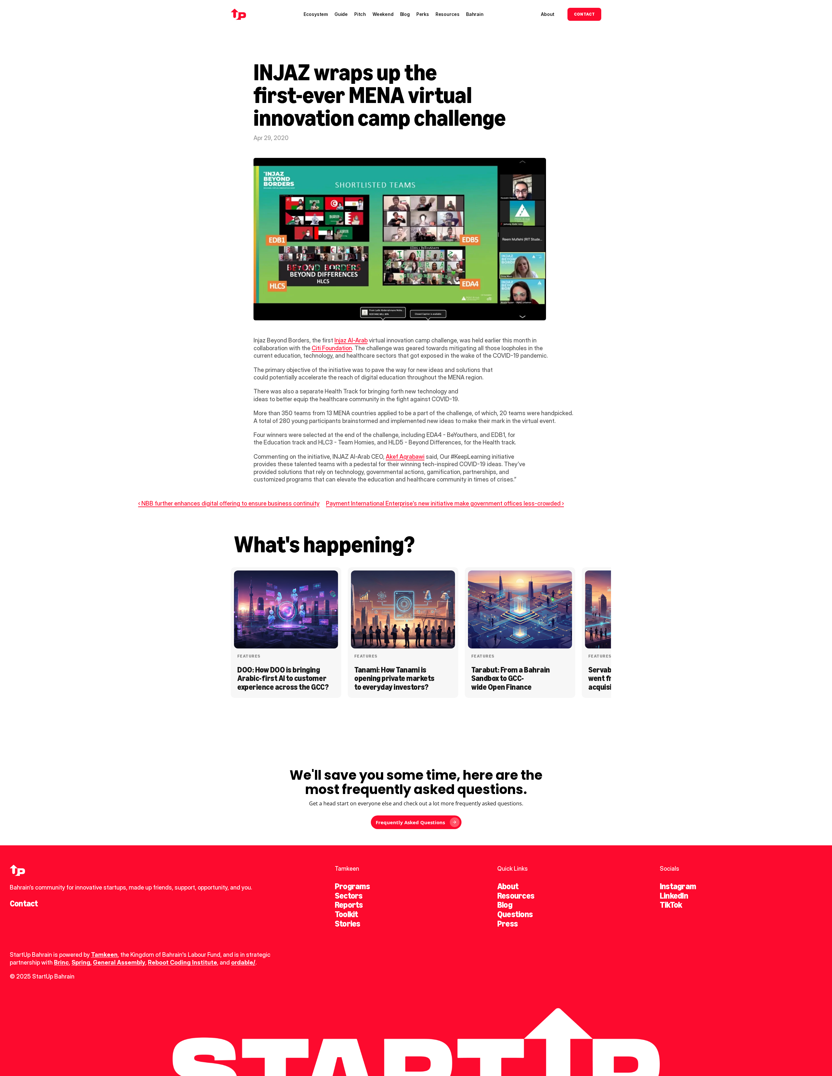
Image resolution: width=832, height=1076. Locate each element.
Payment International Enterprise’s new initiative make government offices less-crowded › (445, 503)
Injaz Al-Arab (351, 340)
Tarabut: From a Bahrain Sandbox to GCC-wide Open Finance (511, 678)
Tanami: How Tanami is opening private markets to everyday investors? (395, 678)
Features (248, 656)
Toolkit (346, 914)
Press (507, 923)
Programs (352, 886)
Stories (347, 923)
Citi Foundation (332, 348)
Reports (349, 905)
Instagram (678, 886)
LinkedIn (674, 895)
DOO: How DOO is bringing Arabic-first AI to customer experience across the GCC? (283, 678)
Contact (24, 903)
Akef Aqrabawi (405, 456)
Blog (504, 905)
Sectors (349, 895)
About (507, 886)
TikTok (671, 905)
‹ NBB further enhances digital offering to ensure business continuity (228, 503)
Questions (515, 914)
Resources (515, 895)
